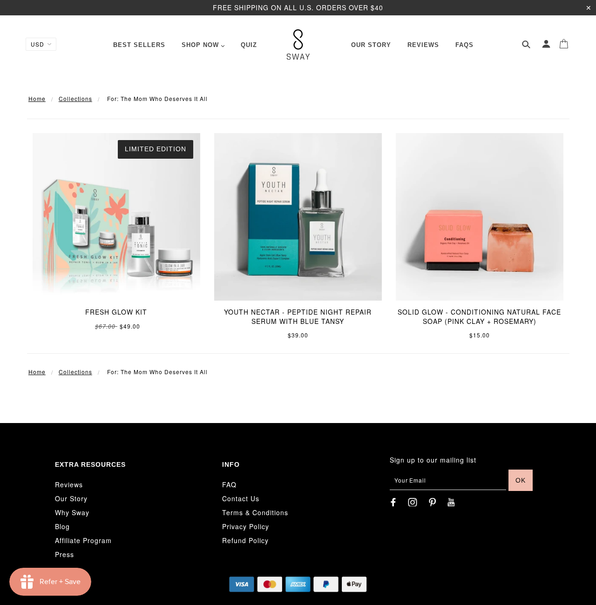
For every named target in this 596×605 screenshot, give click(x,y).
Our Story (71, 498)
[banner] (298, 44)
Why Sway (72, 512)
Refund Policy (245, 540)
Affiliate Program (83, 540)
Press (64, 554)
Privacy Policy (245, 526)
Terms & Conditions (255, 512)
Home (37, 98)
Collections (75, 98)
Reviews (69, 484)
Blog (62, 526)
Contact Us (240, 498)
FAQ (229, 484)
